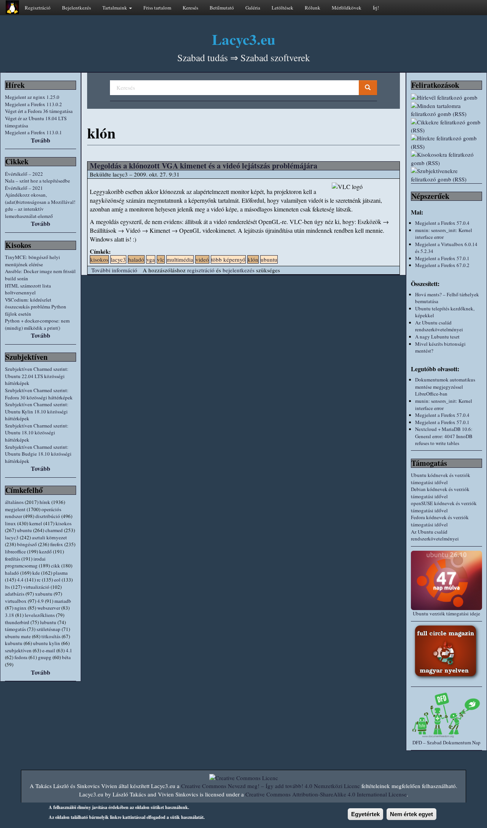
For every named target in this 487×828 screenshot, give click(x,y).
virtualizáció (36, 586)
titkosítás (50, 636)
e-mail (48, 650)
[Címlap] (12, 7)
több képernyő (228, 259)
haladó (12, 572)
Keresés (190, 7)
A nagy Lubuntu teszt (437, 336)
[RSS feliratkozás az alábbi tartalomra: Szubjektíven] (446, 175)
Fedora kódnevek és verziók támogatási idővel (440, 521)
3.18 (9, 615)
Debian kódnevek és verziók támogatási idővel (440, 493)
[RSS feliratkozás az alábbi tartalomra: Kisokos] (446, 159)
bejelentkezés (239, 270)
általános (14, 502)
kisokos (64, 523)
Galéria (252, 7)
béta (66, 657)
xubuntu (44, 593)
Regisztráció (38, 7)
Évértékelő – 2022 (24, 173)
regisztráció (201, 270)
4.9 (40, 601)
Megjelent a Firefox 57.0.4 (442, 222)
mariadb (62, 601)
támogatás (15, 629)
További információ (114, 270)
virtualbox (16, 601)
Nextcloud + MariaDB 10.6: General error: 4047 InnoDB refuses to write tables (444, 436)
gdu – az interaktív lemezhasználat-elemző (29, 212)
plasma (60, 572)
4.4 (20, 579)
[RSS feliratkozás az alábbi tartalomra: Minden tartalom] (446, 110)
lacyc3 (12, 537)
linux (10, 523)
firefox (56, 544)
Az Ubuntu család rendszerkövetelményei (439, 326)
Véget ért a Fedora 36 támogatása (39, 111)
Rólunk (312, 7)
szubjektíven (18, 650)
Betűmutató (222, 7)
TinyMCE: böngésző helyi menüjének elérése (32, 261)
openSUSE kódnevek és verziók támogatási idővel (444, 507)
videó (202, 259)
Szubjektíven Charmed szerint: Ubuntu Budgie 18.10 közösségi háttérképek (38, 453)
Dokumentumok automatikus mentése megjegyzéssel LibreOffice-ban (445, 386)
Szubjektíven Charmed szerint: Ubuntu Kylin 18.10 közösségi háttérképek (36, 411)
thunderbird (17, 622)
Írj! (376, 7)
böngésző (27, 544)
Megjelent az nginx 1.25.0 (32, 97)
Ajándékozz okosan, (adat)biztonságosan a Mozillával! (40, 198)
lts (7, 586)
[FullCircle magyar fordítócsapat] (446, 652)
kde (36, 572)
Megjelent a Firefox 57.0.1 (442, 258)
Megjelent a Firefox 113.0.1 (33, 132)
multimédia (180, 259)
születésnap (48, 629)
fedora (20, 657)
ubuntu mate (18, 636)
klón (253, 259)
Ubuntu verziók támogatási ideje (446, 613)
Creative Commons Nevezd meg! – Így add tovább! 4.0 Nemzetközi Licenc (270, 786)
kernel (35, 523)
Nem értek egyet (411, 814)
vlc (160, 259)
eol (57, 579)
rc (39, 579)
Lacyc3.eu (243, 39)
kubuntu (13, 643)
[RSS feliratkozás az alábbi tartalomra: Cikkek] (446, 126)
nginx (20, 607)
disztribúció (47, 516)
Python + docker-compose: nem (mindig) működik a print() (37, 324)
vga (150, 259)
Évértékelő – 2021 (24, 187)
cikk (55, 565)
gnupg (44, 657)
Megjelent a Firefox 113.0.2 (33, 104)
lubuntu (48, 622)
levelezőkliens (40, 615)
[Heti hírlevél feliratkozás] (446, 98)
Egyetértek (365, 814)
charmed (54, 530)
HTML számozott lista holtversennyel (28, 289)
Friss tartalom (157, 7)
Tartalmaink (115, 7)
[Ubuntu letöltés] (446, 580)
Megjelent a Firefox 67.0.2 (442, 265)
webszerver (48, 607)
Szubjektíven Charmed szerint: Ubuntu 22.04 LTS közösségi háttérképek (36, 376)
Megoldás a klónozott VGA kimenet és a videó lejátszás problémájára (203, 165)
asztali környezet (49, 537)
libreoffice (15, 551)
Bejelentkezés (76, 7)
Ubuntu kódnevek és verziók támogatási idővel (440, 479)
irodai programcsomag (25, 562)
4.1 (69, 650)
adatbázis (14, 593)
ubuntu (24, 530)
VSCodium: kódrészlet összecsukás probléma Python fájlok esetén (35, 306)
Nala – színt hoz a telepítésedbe (37, 180)
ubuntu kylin (46, 643)
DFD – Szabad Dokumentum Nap (446, 742)
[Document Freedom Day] (446, 715)
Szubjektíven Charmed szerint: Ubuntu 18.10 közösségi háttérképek (36, 432)
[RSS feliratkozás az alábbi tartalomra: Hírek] (446, 142)
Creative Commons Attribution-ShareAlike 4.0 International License (326, 794)
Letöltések (282, 7)
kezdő (45, 551)
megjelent (15, 509)
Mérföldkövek (346, 7)
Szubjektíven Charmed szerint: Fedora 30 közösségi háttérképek (39, 394)
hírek (45, 502)
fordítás (12, 558)
